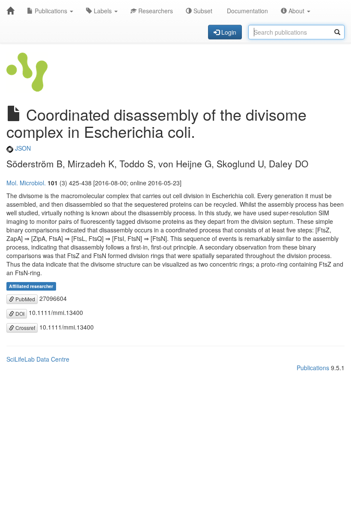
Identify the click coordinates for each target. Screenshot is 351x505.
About (296, 10)
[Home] (10, 10)
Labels (102, 10)
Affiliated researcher (31, 286)
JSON (22, 148)
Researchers (155, 10)
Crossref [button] (24, 327)
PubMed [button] (24, 299)
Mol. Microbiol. (26, 182)
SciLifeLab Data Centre (37, 359)
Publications (51, 10)
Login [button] (228, 32)
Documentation (246, 10)
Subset (202, 10)
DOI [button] (19, 313)
